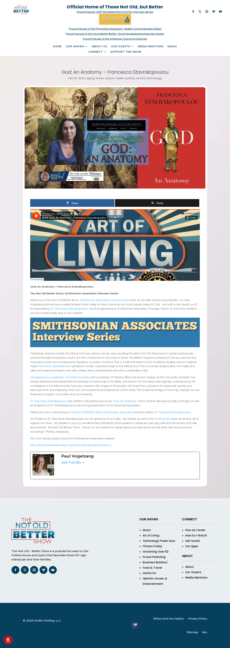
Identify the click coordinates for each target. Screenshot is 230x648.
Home (57, 46)
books (100, 78)
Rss (204, 632)
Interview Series (142, 12)
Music (147, 530)
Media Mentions (151, 46)
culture (109, 78)
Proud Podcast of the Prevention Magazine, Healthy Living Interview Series (115, 29)
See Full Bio (71, 462)
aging (90, 78)
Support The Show (126, 51)
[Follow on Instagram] (207, 11)
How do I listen (195, 530)
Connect (95, 51)
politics (130, 78)
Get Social (192, 541)
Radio (172, 46)
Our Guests (120, 46)
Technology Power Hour (159, 541)
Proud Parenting (154, 557)
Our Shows (75, 46)
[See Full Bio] (83, 463)
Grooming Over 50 (156, 551)
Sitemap (192, 632)
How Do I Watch (196, 535)
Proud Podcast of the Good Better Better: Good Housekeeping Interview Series (115, 34)
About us (99, 46)
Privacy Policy (197, 618)
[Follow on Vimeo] (213, 11)
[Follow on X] (200, 11)
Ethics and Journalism (168, 618)
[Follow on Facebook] (193, 11)
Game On (149, 573)
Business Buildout (155, 562)
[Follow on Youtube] (220, 11)
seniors (141, 78)
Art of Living (151, 535)
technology (154, 78)
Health (119, 78)
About (189, 567)
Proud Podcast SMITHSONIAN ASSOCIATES (104, 12)
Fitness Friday (152, 546)
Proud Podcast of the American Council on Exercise (115, 39)
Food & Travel (152, 568)
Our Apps (191, 546)
